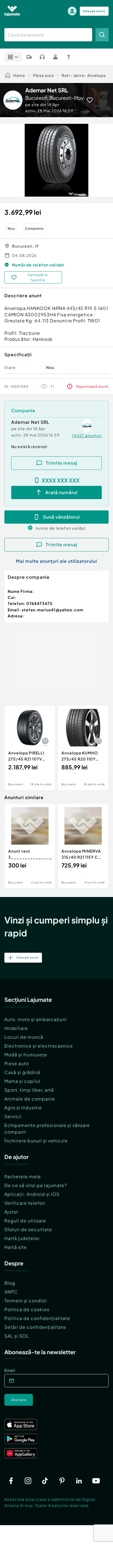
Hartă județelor (21, 1238)
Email (9, 1370)
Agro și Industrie (23, 1107)
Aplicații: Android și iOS (32, 1194)
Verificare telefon (24, 1203)
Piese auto (43, 75)
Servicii (13, 1116)
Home (19, 75)
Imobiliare (16, 1028)
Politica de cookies (26, 1309)
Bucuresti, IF (25, 245)
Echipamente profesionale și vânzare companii (47, 1128)
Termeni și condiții (25, 1300)
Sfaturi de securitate (28, 1229)
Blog (9, 1283)
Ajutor (11, 1212)
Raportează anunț (92, 386)
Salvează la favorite (38, 277)
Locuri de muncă (23, 1037)
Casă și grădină (22, 1072)
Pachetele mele (22, 1176)
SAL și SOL (16, 1336)
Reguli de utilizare (25, 1220)
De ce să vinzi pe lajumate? (35, 1185)
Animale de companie (29, 1099)
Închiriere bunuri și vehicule (36, 1141)
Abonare (18, 1400)
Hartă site (15, 1247)
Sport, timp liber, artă (29, 1090)
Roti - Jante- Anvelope (84, 75)
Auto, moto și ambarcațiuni (35, 1019)
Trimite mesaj (61, 463)
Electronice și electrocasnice (38, 1046)
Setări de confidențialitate (35, 1327)
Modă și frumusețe (25, 1054)
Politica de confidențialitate (37, 1318)
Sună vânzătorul (61, 517)
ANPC (11, 1292)
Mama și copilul (22, 1081)
